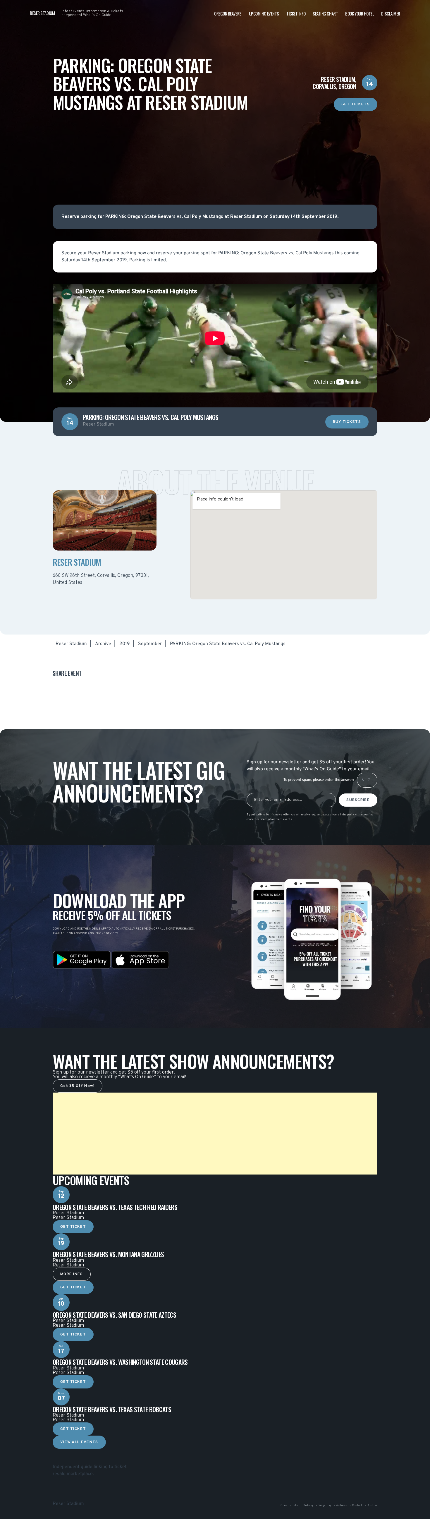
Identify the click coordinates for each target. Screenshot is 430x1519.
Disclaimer (390, 13)
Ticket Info (295, 13)
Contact (357, 1505)
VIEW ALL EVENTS (79, 1442)
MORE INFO (71, 1274)
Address (341, 1505)
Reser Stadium (71, 644)
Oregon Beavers (228, 13)
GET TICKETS (355, 104)
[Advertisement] (215, 152)
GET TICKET (73, 1227)
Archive (103, 644)
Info (295, 1505)
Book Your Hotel (359, 13)
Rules (283, 1505)
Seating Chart (325, 13)
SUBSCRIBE (358, 800)
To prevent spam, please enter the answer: (318, 780)
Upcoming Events (264, 13)
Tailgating (324, 1505)
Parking (308, 1505)
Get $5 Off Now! (77, 1086)
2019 (124, 644)
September (150, 644)
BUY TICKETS (347, 422)
